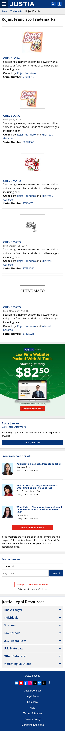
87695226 (28, 333)
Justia (4, 11)
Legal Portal (32, 696)
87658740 (28, 268)
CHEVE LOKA (11, 58)
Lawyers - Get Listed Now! (32, 584)
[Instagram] (30, 683)
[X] (44, 683)
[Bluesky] (39, 683)
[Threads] (35, 683)
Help (32, 707)
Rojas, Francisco (26, 73)
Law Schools (12, 633)
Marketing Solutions (17, 664)
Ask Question (32, 442)
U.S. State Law (13, 648)
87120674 (28, 203)
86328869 (28, 142)
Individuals (11, 617)
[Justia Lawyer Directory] (48, 683)
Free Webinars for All (16, 456)
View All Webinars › (32, 527)
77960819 (28, 77)
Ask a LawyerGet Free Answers (14, 425)
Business (10, 625)
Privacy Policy (33, 719)
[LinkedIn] (16, 683)
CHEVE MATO (12, 181)
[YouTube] (21, 683)
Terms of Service (32, 713)
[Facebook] (26, 683)
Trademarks (16, 11)
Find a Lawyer (11, 559)
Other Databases (15, 656)
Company (32, 702)
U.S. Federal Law (15, 641)
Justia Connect (32, 690)
